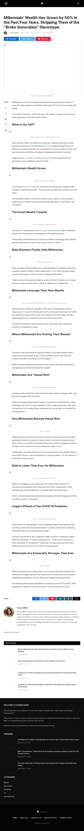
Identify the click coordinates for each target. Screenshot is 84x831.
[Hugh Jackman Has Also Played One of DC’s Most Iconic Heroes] (10, 664)
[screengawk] (42, 3)
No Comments (37, 33)
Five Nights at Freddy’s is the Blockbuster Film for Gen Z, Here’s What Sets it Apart (48, 739)
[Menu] (6, 3)
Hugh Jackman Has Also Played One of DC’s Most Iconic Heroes (41, 661)
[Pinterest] (6, 124)
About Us (24, 818)
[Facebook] (6, 108)
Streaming (7, 789)
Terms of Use (65, 818)
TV (5, 793)
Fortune (53, 271)
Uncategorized (9, 796)
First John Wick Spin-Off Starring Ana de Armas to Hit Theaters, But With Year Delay (47, 764)
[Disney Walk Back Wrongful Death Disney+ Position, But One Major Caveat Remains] (10, 652)
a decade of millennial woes (36, 158)
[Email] (6, 130)
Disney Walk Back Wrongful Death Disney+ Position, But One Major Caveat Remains (46, 650)
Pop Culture (8, 786)
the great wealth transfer (49, 230)
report (27, 187)
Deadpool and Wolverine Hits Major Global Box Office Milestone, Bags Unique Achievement (47, 686)
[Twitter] (6, 113)
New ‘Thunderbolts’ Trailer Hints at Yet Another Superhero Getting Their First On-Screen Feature (48, 752)
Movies (6, 782)
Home (15, 818)
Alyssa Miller (14, 33)
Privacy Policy (50, 818)
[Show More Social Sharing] (53, 39)
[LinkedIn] (6, 119)
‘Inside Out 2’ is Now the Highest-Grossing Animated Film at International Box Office (47, 674)
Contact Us (36, 818)
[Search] (78, 3)
